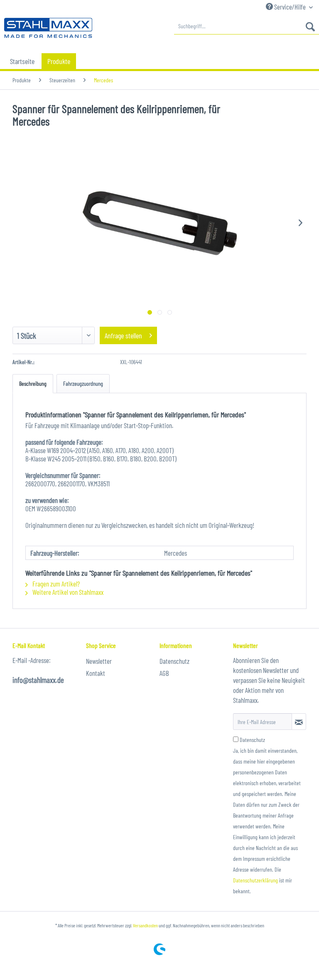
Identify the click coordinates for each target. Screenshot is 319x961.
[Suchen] (310, 26)
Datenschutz (174, 661)
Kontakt (95, 673)
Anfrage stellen (123, 335)
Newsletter (99, 661)
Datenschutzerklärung (255, 880)
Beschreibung (33, 383)
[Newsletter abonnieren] (299, 721)
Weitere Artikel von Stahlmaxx (67, 592)
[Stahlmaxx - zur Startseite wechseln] (48, 28)
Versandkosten (145, 925)
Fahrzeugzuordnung (83, 383)
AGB (164, 673)
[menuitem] (246, 26)
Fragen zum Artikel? (55, 583)
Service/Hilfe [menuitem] (290, 6)
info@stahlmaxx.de (38, 680)
